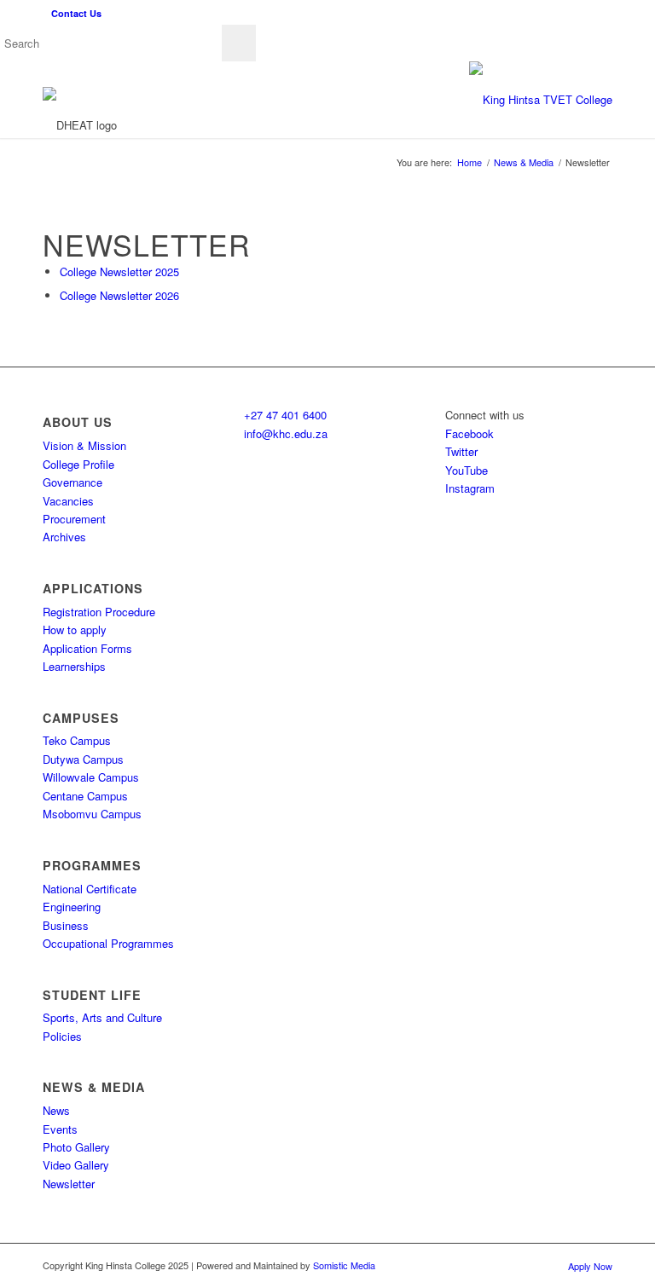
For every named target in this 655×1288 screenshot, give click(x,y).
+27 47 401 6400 (285, 415)
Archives (64, 536)
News (56, 1110)
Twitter (461, 451)
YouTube (466, 470)
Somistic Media (344, 1265)
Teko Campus (77, 740)
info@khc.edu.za (286, 433)
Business (66, 925)
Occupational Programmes (108, 943)
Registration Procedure (99, 612)
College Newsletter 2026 (119, 295)
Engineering (72, 906)
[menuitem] (72, 13)
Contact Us (76, 13)
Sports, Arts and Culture (102, 1017)
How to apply (75, 629)
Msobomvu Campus (92, 814)
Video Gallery (76, 1165)
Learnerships (74, 666)
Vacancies (68, 501)
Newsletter (69, 1183)
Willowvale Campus (91, 777)
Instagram (470, 488)
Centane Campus (85, 796)
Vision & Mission (84, 445)
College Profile (78, 464)
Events (60, 1129)
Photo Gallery (76, 1147)
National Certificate (89, 889)
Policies (62, 1036)
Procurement (74, 519)
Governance (72, 482)
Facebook (469, 433)
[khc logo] (540, 99)
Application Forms (87, 648)
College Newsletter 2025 (119, 271)
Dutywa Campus (83, 759)
